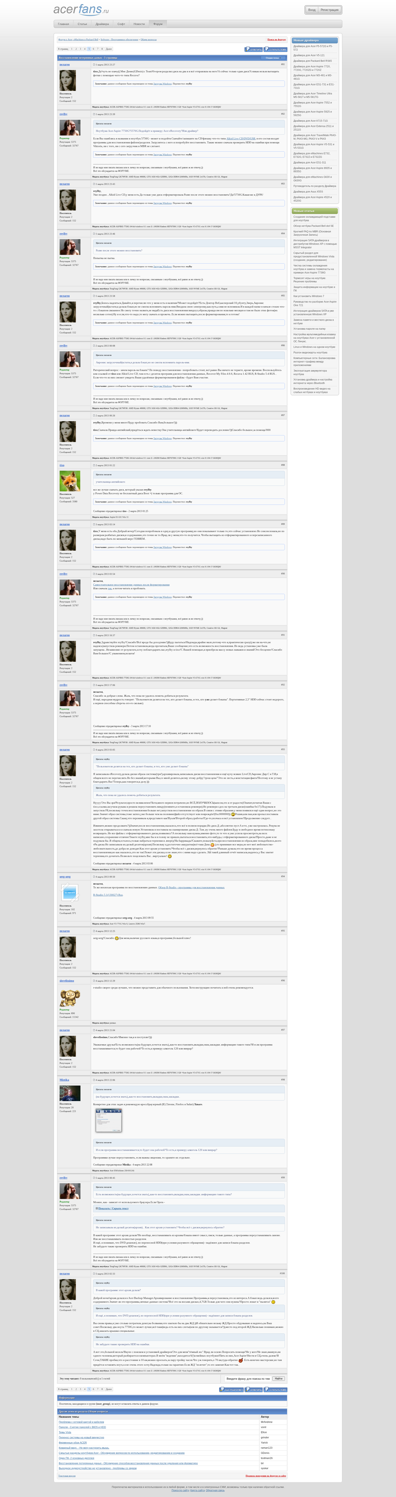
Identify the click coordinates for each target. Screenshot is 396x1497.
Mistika (64, 1079)
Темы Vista (65, 1432)
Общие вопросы (149, 39)
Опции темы (272, 58)
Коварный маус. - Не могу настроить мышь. (84, 1447)
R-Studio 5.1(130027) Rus (108, 894)
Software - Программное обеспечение (119, 39)
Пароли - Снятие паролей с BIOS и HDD (82, 1427)
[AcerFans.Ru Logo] (81, 10)
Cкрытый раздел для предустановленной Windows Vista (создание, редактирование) (313, 256)
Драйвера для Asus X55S (308, 191)
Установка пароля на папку (309, 328)
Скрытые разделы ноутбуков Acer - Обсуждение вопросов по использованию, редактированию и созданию (122, 1453)
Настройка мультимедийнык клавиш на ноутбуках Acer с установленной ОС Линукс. (314, 338)
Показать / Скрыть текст (113, 1208)
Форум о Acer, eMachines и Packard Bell (78, 39)
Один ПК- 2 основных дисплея (76, 1458)
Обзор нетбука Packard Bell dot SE (313, 226)
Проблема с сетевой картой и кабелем (81, 1422)
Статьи (82, 24)
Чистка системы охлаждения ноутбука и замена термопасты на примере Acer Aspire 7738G (313, 269)
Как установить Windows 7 (308, 296)
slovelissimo (67, 980)
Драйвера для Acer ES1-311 (309, 162)
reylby (63, 114)
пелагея (65, 64)
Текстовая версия (66, 1475)
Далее (109, 49)
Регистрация (329, 10)
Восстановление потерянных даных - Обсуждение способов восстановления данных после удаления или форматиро (128, 1463)
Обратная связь (215, 1490)
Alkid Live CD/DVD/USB (240, 138)
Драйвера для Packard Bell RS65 (312, 60)
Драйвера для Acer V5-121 (309, 55)
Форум (158, 24)
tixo (62, 465)
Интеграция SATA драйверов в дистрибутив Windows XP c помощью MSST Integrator (315, 244)
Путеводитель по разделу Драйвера (314, 186)
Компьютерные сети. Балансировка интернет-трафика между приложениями (314, 362)
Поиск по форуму (277, 39)
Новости (139, 24)
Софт (121, 24)
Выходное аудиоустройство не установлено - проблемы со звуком (98, 1468)
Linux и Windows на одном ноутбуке (314, 347)
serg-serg (65, 876)
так (110, 588)
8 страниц (63, 49)
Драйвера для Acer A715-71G (310, 120)
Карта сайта (197, 1490)
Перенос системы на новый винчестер (81, 1437)
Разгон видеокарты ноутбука (310, 352)
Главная (63, 24)
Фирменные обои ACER (73, 1442)
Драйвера (102, 24)
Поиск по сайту (180, 1490)
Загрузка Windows (162, 83)
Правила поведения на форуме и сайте (266, 1475)
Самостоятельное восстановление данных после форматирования (131, 584)
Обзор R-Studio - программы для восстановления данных (191, 887)
